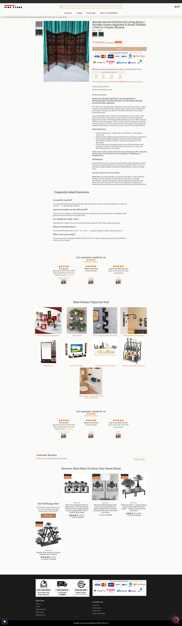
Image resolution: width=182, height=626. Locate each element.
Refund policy (40, 612)
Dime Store (76, 502)
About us (38, 604)
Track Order (91, 13)
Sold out (119, 49)
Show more (48, 516)
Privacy (38, 606)
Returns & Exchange (99, 613)
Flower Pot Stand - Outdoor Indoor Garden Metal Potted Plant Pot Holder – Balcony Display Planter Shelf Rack (133, 507)
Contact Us (96, 605)
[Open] (4, 621)
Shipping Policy (40, 615)
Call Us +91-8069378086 (109, 13)
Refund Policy (97, 608)
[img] (91, 260)
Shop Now (68, 13)
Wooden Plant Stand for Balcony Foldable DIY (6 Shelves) (48, 553)
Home (2, 17)
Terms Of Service (41, 609)
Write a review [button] (139, 459)
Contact (79, 13)
